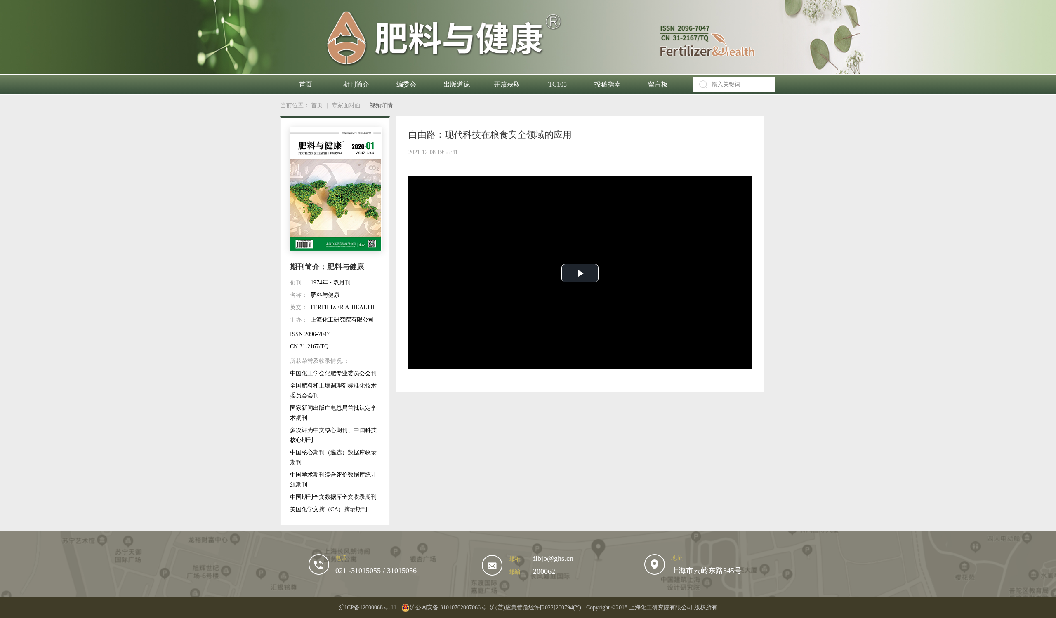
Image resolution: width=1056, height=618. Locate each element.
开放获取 (507, 84)
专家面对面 (346, 105)
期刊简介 (356, 84)
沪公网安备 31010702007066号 (448, 607)
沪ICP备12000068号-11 (367, 607)
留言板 (658, 84)
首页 (305, 84)
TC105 (557, 84)
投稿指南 (607, 84)
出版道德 (456, 84)
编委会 (406, 84)
